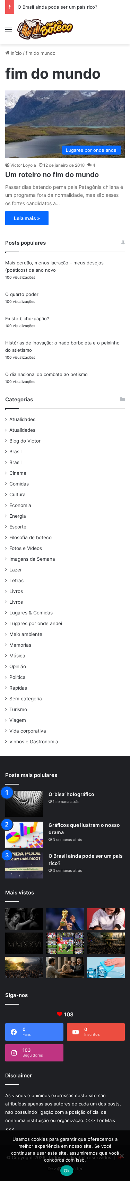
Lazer (15, 569)
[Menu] (8, 32)
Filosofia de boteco (30, 537)
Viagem (17, 720)
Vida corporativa (27, 731)
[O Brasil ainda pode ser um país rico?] (24, 865)
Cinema (17, 473)
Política (17, 677)
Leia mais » (27, 218)
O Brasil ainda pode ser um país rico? (57, 7)
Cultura (17, 494)
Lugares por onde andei (35, 623)
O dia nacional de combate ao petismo (46, 374)
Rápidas (18, 688)
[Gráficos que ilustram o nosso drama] (24, 835)
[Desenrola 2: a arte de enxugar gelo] (106, 967)
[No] (121, 1155)
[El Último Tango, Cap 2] (65, 943)
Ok (67, 1170)
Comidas (19, 484)
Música (17, 655)
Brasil (15, 451)
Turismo (18, 709)
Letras (16, 580)
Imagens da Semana (32, 559)
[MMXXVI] (24, 943)
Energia (17, 516)
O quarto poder (21, 294)
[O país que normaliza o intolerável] (106, 943)
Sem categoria (25, 698)
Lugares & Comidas (31, 612)
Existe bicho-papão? (27, 318)
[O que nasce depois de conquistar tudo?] (106, 919)
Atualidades (22, 419)
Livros (16, 591)
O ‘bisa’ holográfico (71, 794)
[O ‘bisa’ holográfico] (24, 804)
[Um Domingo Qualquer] (65, 919)
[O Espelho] (24, 919)
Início (15, 53)
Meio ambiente (25, 634)
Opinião (17, 666)
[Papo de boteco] (45, 29)
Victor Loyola (23, 165)
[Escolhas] (24, 967)
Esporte (17, 527)
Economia (20, 505)
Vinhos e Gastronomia (33, 741)
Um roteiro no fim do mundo (52, 174)
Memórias (20, 645)
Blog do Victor (25, 441)
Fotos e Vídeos (25, 548)
